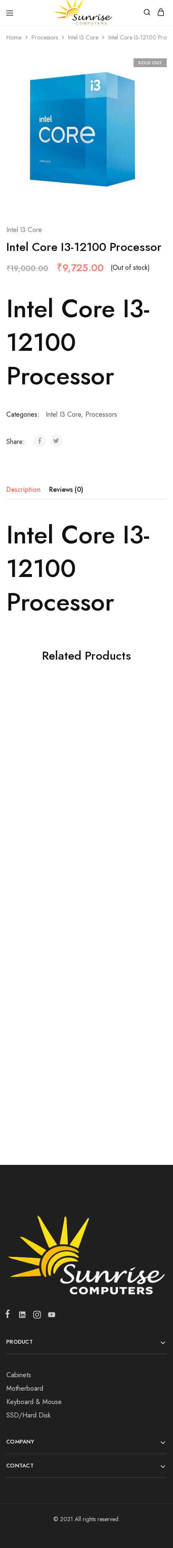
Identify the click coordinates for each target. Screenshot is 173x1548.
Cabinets (18, 1375)
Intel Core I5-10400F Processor (43, 792)
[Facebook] (9, 1315)
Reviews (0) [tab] (66, 489)
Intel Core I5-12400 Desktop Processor (123, 1080)
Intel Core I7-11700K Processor (123, 792)
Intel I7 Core (124, 776)
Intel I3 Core (83, 37)
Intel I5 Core (43, 776)
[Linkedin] (22, 1316)
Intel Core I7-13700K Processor (43, 1080)
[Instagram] (36, 1316)
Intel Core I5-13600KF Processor (43, 936)
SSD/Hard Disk (28, 1415)
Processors (44, 37)
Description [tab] (23, 489)
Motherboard (24, 1388)
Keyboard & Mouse (34, 1402)
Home (13, 37)
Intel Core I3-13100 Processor (123, 936)
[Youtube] (50, 1316)
